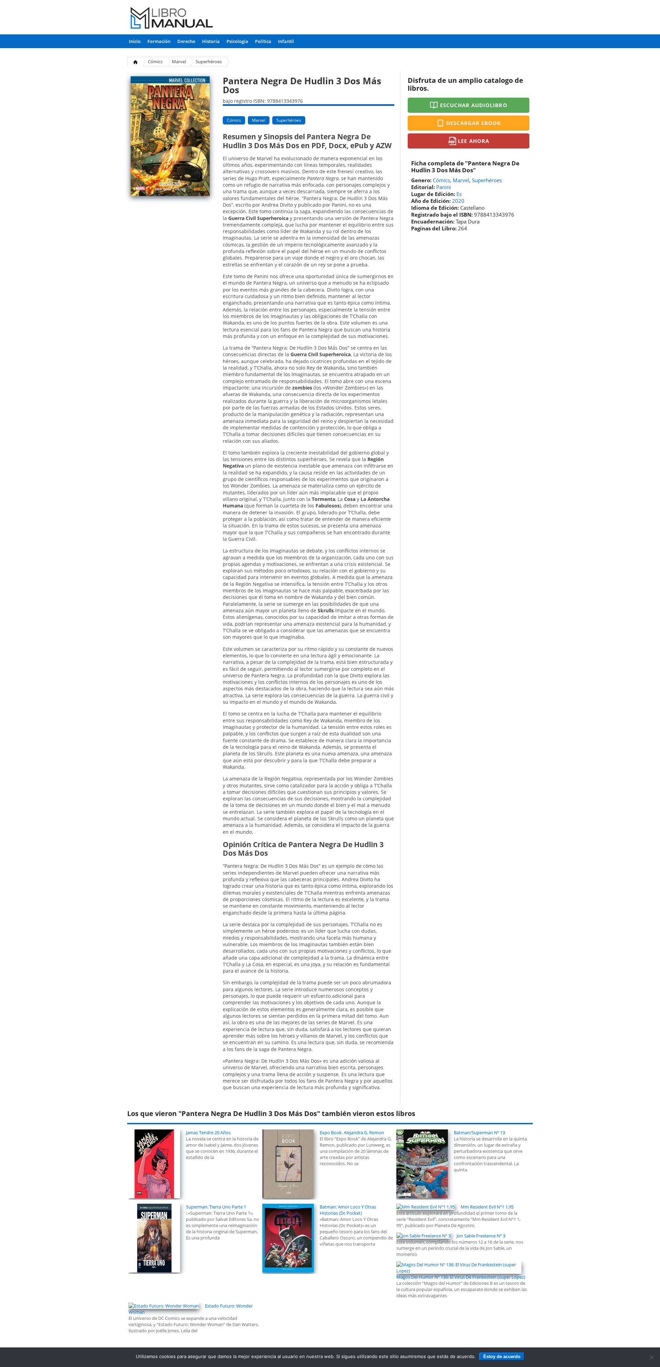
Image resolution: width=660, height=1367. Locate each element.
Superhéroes (209, 61)
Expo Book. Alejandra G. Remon (352, 1132)
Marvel (179, 61)
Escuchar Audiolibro (473, 105)
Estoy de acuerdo (501, 1356)
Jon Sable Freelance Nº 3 (480, 1236)
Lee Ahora (473, 141)
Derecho (186, 41)
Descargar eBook (473, 123)
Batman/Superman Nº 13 (479, 1132)
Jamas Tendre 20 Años (208, 1132)
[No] (651, 1357)
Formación (158, 41)
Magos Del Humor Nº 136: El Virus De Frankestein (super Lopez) (460, 1277)
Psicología (237, 41)
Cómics (155, 61)
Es (459, 193)
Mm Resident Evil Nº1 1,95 (487, 1207)
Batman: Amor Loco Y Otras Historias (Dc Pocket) (348, 1210)
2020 (458, 200)
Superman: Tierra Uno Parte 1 (216, 1207)
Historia (211, 41)
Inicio (135, 41)
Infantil (286, 41)
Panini (443, 187)
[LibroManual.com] (172, 19)
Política (263, 41)
